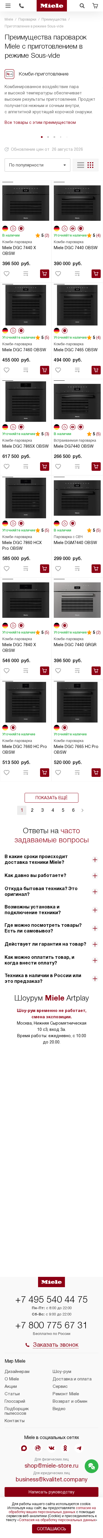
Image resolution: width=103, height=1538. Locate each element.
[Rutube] (37, 1448)
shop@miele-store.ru (51, 1465)
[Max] (24, 1448)
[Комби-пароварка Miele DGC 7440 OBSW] (77, 203)
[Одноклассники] (65, 1448)
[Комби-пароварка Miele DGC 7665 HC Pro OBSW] (77, 702)
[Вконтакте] (51, 1448)
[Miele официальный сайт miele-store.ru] (51, 5)
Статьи (12, 1394)
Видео (59, 1408)
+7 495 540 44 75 (51, 1299)
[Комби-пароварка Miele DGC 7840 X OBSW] (25, 600)
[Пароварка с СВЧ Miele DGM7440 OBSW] (77, 498)
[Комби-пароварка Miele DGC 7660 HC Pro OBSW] (25, 702)
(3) (47, 434)
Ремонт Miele (66, 1394)
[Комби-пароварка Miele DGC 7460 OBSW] (25, 305)
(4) (98, 235)
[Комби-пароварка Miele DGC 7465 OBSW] (77, 305)
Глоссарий (15, 1401)
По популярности (26, 165)
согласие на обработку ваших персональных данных (52, 1510)
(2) (47, 235)
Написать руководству (51, 1492)
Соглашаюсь (51, 1529)
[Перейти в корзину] (95, 6)
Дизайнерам (17, 1371)
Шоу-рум (62, 1371)
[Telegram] (79, 1448)
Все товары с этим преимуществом (40, 122)
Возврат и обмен (70, 1401)
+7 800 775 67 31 (51, 1325)
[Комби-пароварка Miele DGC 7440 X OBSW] (25, 203)
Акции (11, 1386)
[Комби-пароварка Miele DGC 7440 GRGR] (77, 600)
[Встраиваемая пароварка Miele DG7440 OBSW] (77, 401)
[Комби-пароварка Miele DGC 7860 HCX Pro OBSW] (25, 498)
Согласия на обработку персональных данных (57, 1520)
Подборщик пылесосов (17, 1411)
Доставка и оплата (72, 1379)
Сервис (60, 1386)
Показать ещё (51, 797)
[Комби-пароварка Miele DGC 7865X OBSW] (25, 401)
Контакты (15, 1420)
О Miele (12, 1379)
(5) (47, 337)
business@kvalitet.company (52, 1479)
